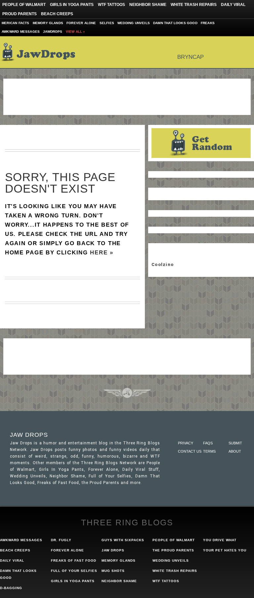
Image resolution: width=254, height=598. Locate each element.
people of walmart (173, 540)
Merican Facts (15, 23)
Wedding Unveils (133, 23)
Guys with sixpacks (123, 540)
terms (209, 451)
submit (235, 443)
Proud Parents (19, 14)
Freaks (208, 23)
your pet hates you (224, 550)
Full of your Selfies (74, 571)
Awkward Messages (21, 31)
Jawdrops (53, 31)
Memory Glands (48, 23)
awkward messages (21, 540)
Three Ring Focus (127, 393)
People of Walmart (24, 4)
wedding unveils (170, 560)
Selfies (107, 23)
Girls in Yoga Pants (72, 4)
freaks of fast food (73, 560)
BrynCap (190, 57)
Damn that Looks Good (175, 23)
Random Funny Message (201, 143)
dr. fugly (61, 540)
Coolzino (162, 264)
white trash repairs (174, 571)
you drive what (219, 540)
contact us (189, 451)
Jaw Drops (42, 52)
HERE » (101, 252)
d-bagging (11, 588)
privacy (185, 443)
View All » (75, 31)
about (235, 451)
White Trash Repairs (194, 4)
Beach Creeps (57, 14)
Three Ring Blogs (127, 522)
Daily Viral (233, 4)
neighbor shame (119, 581)
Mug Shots (113, 571)
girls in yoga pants (73, 581)
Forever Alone (81, 23)
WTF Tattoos (111, 4)
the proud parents (173, 550)
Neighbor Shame (147, 4)
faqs (208, 443)
